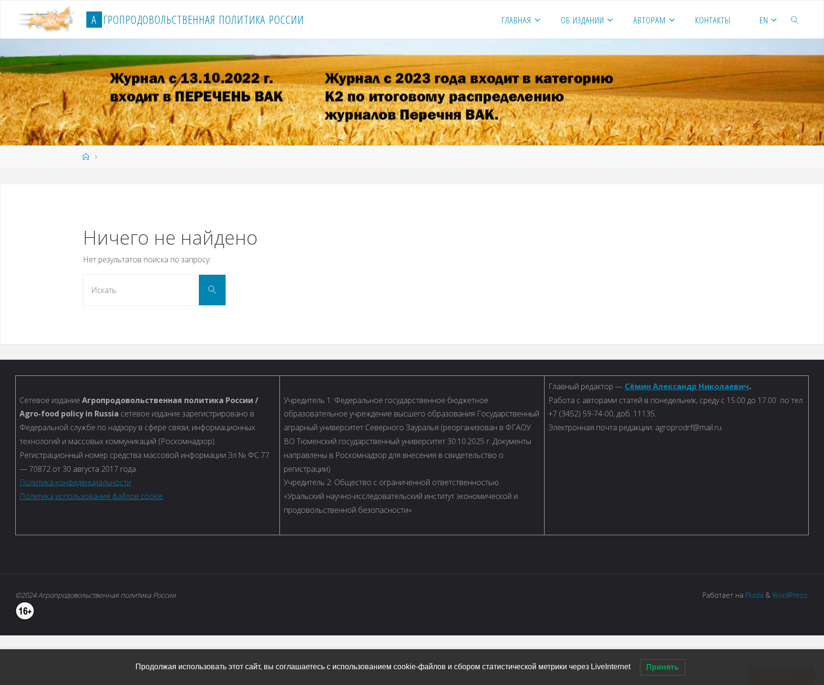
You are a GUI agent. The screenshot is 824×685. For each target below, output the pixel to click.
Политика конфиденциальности (75, 482)
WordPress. (790, 595)
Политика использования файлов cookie (91, 496)
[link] (795, 19)
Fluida (753, 595)
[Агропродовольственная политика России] (48, 19)
